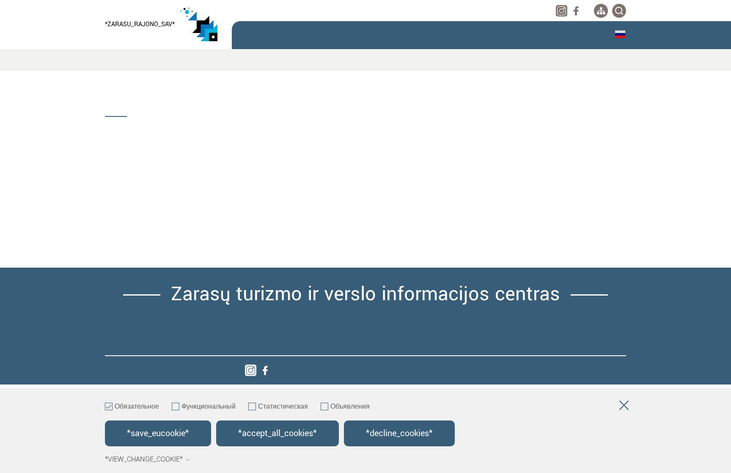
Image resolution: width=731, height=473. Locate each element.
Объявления (350, 407)
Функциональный (208, 407)
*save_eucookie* (158, 433)
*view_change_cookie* (144, 459)
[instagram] (561, 11)
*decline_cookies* (399, 433)
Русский (620, 34)
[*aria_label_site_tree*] (601, 11)
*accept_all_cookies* (277, 433)
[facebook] (576, 11)
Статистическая (283, 407)
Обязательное (137, 407)
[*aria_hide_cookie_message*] (624, 407)
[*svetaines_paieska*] (619, 11)
